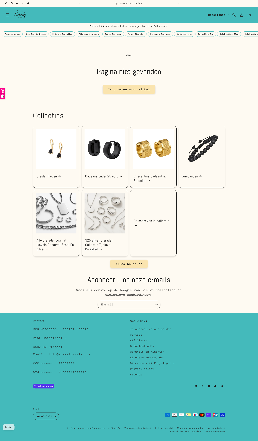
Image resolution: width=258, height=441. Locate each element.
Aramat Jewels (87, 428)
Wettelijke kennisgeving (185, 431)
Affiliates (138, 340)
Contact (136, 334)
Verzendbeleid (216, 428)
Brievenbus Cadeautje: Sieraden (150, 178)
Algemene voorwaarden (190, 428)
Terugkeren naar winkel (129, 89)
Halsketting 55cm (229, 34)
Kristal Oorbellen (62, 34)
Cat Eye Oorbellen (36, 34)
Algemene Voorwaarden (147, 357)
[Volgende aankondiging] (178, 3)
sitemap (136, 374)
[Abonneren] (156, 305)
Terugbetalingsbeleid (137, 428)
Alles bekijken (129, 263)
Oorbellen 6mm (205, 34)
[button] (7, 15)
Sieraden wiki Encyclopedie (152, 363)
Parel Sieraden (136, 34)
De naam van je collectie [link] (151, 221)
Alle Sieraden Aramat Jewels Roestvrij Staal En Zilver (55, 244)
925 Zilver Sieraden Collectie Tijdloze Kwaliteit (99, 244)
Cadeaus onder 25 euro (101, 176)
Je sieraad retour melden (150, 329)
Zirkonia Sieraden (160, 34)
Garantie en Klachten (147, 351)
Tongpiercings (12, 34)
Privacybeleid (164, 428)
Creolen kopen (47, 176)
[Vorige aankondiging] (80, 3)
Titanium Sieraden (89, 34)
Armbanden (190, 176)
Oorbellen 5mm (184, 34)
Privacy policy (142, 369)
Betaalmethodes (142, 346)
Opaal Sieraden (113, 34)
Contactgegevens (215, 431)
